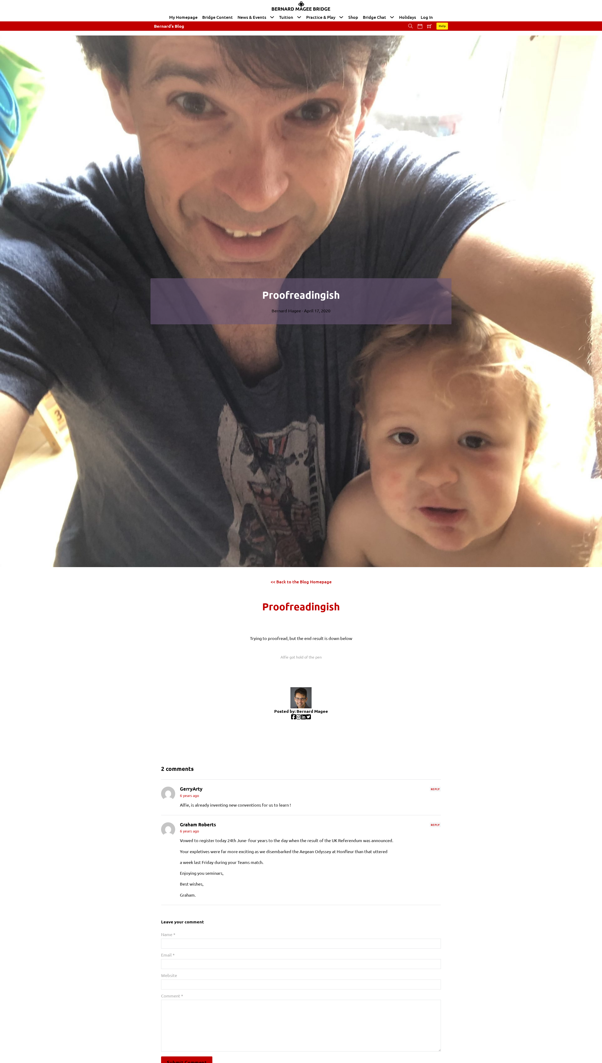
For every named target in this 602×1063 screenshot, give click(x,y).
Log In (427, 17)
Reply (435, 789)
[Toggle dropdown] (272, 17)
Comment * (172, 995)
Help (442, 26)
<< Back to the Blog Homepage (301, 581)
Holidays (407, 17)
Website (169, 975)
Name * (168, 934)
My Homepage (183, 17)
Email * (168, 954)
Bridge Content (217, 17)
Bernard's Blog (169, 26)
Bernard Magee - (288, 310)
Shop (353, 17)
